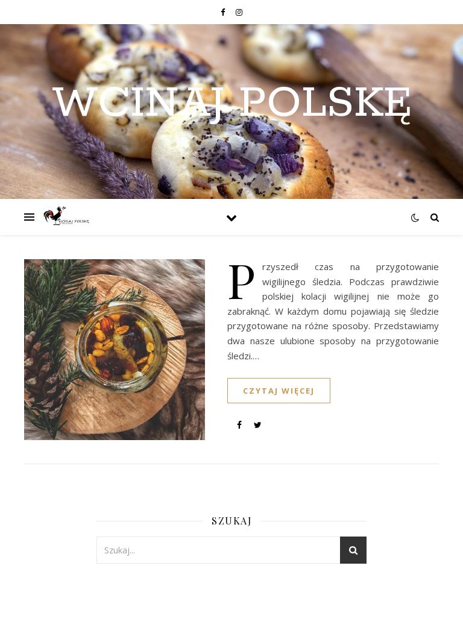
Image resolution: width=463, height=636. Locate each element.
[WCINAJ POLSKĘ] (66, 217)
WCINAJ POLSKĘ (232, 104)
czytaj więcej (279, 390)
